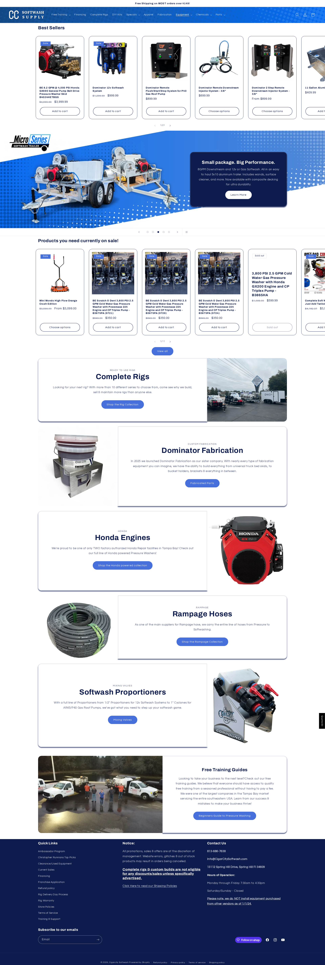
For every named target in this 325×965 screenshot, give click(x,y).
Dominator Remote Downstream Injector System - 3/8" (219, 89)
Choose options (219, 111)
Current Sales (46, 870)
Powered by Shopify (139, 962)
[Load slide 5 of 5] (169, 232)
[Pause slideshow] (186, 232)
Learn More (238, 195)
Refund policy (46, 888)
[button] (60, 15)
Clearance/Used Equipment (55, 863)
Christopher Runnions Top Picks (57, 857)
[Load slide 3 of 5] (158, 232)
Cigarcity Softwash (118, 962)
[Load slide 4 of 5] (163, 232)
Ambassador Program (51, 851)
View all (162, 351)
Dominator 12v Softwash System (108, 89)
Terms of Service (48, 913)
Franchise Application (51, 882)
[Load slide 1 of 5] (147, 232)
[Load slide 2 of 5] (153, 232)
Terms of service (197, 962)
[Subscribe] (98, 939)
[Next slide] (177, 232)
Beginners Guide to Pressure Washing (225, 815)
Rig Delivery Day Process (53, 894)
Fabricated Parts (202, 483)
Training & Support (49, 919)
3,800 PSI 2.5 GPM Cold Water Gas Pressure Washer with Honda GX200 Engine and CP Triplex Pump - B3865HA (272, 284)
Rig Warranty (46, 900)
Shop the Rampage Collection (202, 641)
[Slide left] (155, 125)
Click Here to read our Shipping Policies (150, 885)
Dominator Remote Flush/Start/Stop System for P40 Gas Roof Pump (166, 90)
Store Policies (46, 907)
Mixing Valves (122, 719)
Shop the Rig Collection (122, 404)
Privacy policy (178, 962)
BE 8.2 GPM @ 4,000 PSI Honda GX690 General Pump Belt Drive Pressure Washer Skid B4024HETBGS (59, 92)
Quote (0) (322, 721)
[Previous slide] (139, 232)
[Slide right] (170, 125)
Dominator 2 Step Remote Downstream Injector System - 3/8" (271, 90)
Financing (44, 876)
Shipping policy (216, 962)
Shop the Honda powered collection (122, 565)
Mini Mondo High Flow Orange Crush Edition (58, 302)
